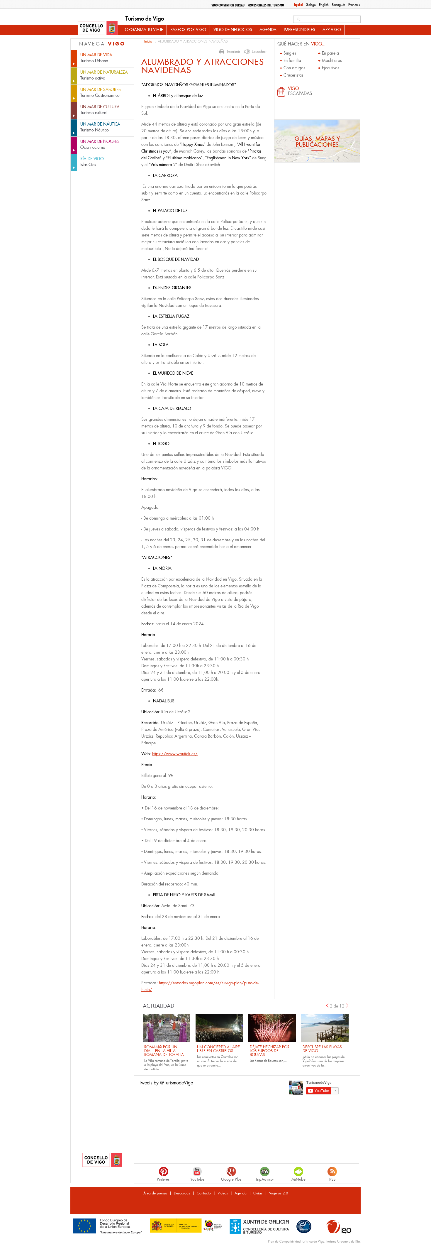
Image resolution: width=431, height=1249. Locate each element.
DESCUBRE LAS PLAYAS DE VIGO (322, 1049)
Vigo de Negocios (232, 29)
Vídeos (223, 1193)
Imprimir (233, 51)
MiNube (298, 1179)
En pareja (330, 53)
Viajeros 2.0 (278, 1193)
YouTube (197, 1179)
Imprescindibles (299, 29)
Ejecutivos (330, 67)
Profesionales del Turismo (266, 5)
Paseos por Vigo (188, 29)
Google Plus (231, 1179)
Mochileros (332, 60)
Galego (311, 5)
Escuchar (259, 51)
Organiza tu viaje (144, 29)
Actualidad (158, 1006)
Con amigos (294, 67)
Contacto (204, 1193)
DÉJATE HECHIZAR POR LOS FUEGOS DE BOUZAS (269, 1051)
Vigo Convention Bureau (228, 5)
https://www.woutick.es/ (175, 753)
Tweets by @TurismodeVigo (166, 1083)
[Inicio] (98, 28)
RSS (332, 1179)
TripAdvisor (265, 1179)
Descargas (182, 1193)
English (324, 5)
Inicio (148, 41)
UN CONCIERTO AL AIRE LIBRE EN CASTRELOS (218, 1049)
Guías (257, 1193)
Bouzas (273, 1061)
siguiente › (347, 1005)
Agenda (267, 29)
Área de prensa (155, 1193)
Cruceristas (293, 75)
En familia (292, 60)
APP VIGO (332, 29)
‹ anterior (327, 1005)
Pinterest (163, 1179)
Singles (290, 53)
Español (298, 5)
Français (354, 5)
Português (338, 5)
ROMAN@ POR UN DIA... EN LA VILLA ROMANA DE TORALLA (164, 1051)
